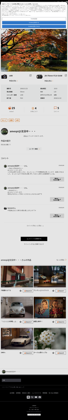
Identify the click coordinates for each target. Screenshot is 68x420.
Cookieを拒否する (34, 22)
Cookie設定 (34, 18)
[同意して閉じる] (67, 2)
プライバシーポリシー (19, 15)
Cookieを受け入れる (34, 26)
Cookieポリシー (16, 14)
